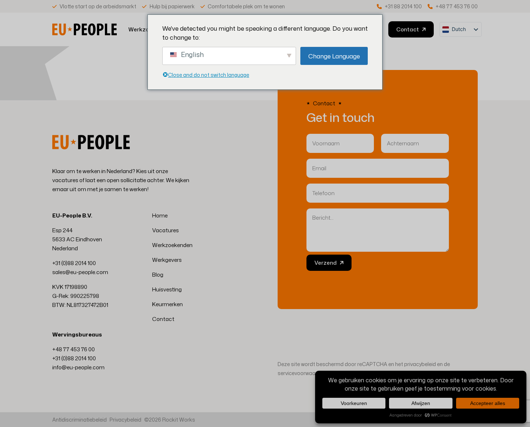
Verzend (325, 263)
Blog (157, 274)
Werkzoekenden (172, 245)
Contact (163, 319)
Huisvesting (167, 289)
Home (160, 215)
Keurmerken (167, 304)
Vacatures (165, 230)
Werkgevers (167, 260)
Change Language (334, 56)
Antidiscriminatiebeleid (79, 419)
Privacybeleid (125, 419)
